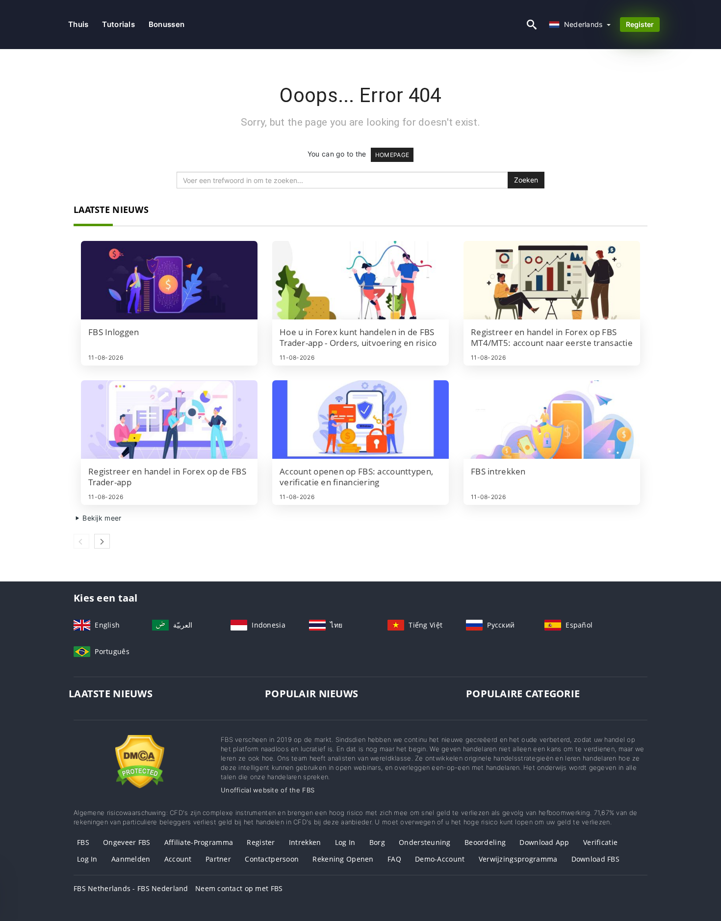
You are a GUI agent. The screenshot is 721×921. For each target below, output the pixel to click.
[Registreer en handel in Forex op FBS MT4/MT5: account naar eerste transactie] (552, 280)
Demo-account (439, 859)
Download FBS (595, 859)
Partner (218, 859)
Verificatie (600, 842)
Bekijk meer (100, 518)
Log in (345, 842)
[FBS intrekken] (552, 419)
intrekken (305, 842)
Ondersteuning (425, 842)
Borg (377, 842)
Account (178, 859)
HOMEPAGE (392, 154)
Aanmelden (131, 859)
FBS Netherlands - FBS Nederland (131, 888)
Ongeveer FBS (126, 842)
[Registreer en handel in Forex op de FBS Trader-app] (169, 419)
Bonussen (166, 24)
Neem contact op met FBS (239, 888)
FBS (83, 842)
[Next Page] (102, 541)
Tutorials (118, 24)
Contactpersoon (272, 859)
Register (640, 24)
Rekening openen (342, 859)
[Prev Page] (81, 541)
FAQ (394, 859)
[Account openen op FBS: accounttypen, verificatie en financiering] (360, 419)
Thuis (78, 24)
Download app (544, 842)
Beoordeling (485, 842)
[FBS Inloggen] (169, 280)
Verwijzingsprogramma (518, 859)
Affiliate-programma (198, 842)
